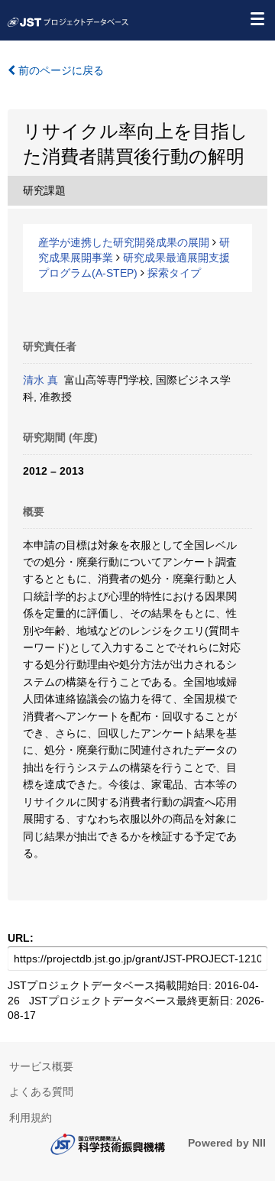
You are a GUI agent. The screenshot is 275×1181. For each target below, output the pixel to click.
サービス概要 (41, 1066)
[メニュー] (256, 18)
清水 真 (40, 380)
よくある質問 (41, 1091)
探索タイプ (174, 273)
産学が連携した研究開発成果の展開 (123, 242)
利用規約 (30, 1117)
